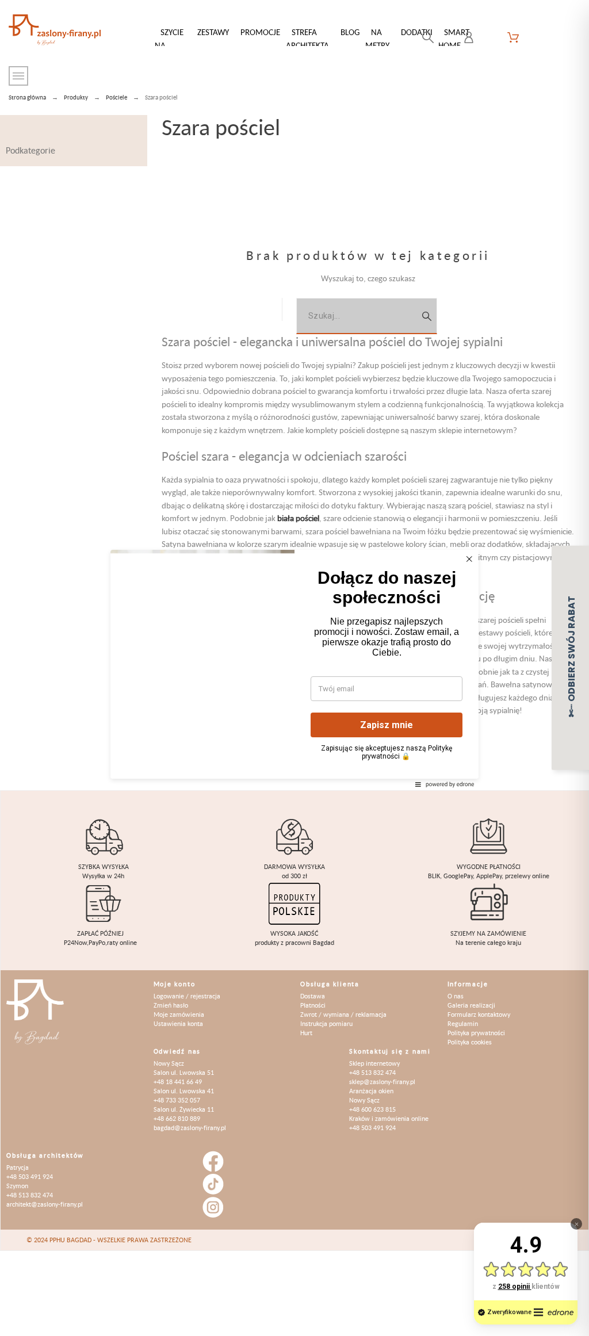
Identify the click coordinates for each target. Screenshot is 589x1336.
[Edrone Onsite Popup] (294, 668)
